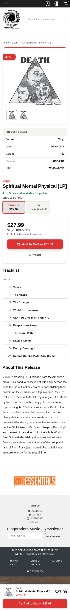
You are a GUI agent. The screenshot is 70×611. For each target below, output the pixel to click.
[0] (66, 4)
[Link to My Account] (57, 4)
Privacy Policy (13, 562)
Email (36, 522)
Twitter (36, 514)
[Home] (12, 19)
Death (15, 42)
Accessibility (35, 571)
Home (6, 42)
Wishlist (36, 255)
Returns (56, 560)
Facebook (36, 511)
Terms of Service (35, 562)
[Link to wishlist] (47, 4)
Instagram (36, 518)
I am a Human (52, 536)
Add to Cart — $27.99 (37, 244)
